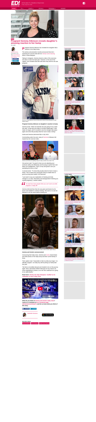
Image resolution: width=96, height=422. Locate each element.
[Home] (15, 3)
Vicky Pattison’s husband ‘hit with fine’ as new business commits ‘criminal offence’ (74, 62)
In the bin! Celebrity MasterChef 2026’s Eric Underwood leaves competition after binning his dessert (74, 202)
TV (22, 8)
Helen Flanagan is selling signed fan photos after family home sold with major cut (74, 75)
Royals (41, 8)
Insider (63, 8)
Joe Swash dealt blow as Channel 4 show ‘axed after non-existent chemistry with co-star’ (74, 230)
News (14, 8)
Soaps (31, 8)
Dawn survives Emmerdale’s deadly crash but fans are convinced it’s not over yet (74, 216)
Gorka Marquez (14, 56)
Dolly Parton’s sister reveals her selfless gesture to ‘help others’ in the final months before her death (74, 131)
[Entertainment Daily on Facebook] (84, 3)
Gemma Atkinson (16, 54)
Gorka (48, 255)
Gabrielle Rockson (14, 52)
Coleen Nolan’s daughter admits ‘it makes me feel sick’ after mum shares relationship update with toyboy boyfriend (74, 117)
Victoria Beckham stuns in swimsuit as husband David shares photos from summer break (73, 102)
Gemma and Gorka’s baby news (44, 300)
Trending (52, 8)
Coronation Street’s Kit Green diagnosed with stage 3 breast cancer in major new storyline (74, 188)
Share (15, 58)
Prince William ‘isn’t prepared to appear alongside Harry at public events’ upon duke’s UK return (73, 244)
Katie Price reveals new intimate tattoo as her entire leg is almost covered (74, 88)
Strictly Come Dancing (48, 53)
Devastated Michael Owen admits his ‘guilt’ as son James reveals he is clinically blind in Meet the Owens (74, 259)
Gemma (45, 137)
